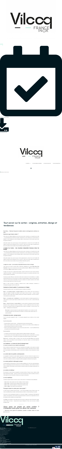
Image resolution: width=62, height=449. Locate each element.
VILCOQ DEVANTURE (56, 163)
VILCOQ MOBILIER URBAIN (37, 163)
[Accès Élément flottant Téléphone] (56, 447)
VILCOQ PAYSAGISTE (47, 163)
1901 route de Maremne (4, 439)
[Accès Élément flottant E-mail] (59, 447)
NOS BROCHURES (3, 434)
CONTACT (2, 435)
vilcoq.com (7, 411)
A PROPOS (27, 163)
